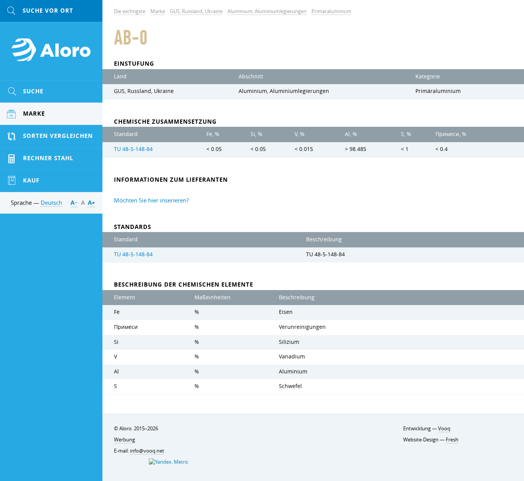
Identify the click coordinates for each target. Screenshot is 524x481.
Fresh (452, 439)
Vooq (444, 428)
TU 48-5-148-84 (133, 149)
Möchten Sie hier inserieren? (151, 200)
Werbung (124, 439)
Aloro (51, 54)
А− (74, 203)
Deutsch (51, 202)
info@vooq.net (147, 450)
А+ (91, 203)
